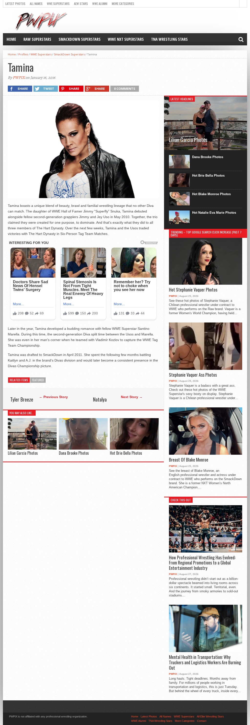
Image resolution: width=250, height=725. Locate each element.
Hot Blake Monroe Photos (211, 194)
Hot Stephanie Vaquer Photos (193, 289)
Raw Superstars (37, 39)
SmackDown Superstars (80, 39)
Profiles (23, 54)
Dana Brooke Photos (74, 453)
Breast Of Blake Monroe (188, 460)
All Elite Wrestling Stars (210, 716)
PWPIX (19, 77)
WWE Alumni (99, 3)
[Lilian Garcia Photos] (32, 448)
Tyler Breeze (21, 399)
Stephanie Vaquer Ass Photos (193, 375)
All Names (36, 3)
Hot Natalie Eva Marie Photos (214, 212)
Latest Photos (15, 3)
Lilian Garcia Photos (23, 453)
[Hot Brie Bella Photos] (134, 448)
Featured (38, 380)
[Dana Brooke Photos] (83, 448)
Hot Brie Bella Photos (126, 453)
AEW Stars (81, 3)
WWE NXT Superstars (126, 39)
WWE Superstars (58, 3)
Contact (201, 720)
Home (11, 39)
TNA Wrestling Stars (169, 39)
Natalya (100, 399)
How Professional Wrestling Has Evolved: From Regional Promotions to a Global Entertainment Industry (202, 563)
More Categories (123, 3)
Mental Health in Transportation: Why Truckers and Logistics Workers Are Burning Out (205, 662)
